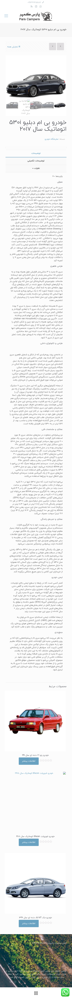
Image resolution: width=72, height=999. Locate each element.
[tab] (36, 153)
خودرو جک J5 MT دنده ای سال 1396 (35, 917)
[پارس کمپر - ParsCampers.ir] (36, 16)
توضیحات (36, 153)
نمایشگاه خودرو (51, 139)
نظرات (36, 168)
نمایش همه (12, 46)
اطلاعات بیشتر (28, 761)
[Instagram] (36, 7)
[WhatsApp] (40, 7)
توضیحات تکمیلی (36, 160)
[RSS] (31, 7)
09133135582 (34, 2)
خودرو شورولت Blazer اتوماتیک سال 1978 (35, 836)
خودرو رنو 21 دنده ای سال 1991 (35, 755)
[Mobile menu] (6, 16)
